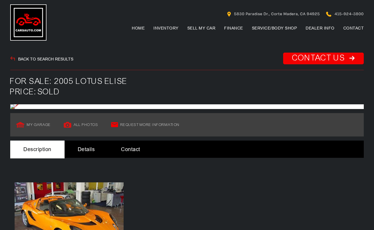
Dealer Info (320, 28)
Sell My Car (201, 28)
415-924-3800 (348, 13)
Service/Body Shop (274, 28)
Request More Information (150, 124)
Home (138, 28)
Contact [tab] (130, 149)
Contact (353, 28)
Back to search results (45, 59)
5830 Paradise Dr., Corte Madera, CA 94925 (276, 13)
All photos (86, 124)
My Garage (39, 124)
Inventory (166, 28)
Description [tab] (37, 149)
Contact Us (319, 58)
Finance (233, 28)
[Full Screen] (187, 106)
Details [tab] (86, 149)
